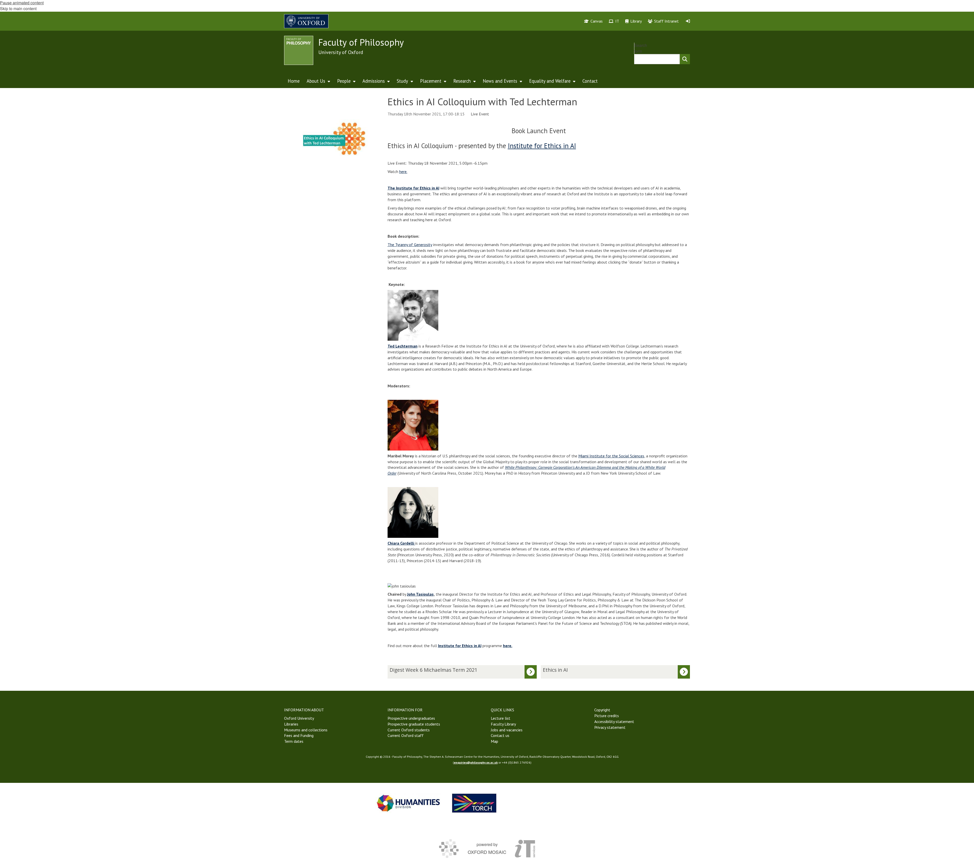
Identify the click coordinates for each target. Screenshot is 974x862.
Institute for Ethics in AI (542, 145)
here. (403, 171)
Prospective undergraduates (411, 718)
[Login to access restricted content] (688, 21)
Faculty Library (503, 724)
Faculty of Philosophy (361, 42)
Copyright (602, 709)
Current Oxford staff (406, 735)
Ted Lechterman (403, 346)
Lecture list (500, 718)
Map (494, 741)
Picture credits (606, 715)
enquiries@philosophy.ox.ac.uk (476, 762)
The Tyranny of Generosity (410, 244)
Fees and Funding (299, 735)
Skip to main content (18, 8)
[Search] (685, 59)
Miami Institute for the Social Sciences (611, 455)
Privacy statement (609, 727)
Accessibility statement (614, 721)
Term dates (293, 741)
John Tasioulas (420, 594)
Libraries (291, 724)
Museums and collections (305, 729)
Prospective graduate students (414, 724)
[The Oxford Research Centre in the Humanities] (474, 803)
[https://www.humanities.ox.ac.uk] (408, 803)
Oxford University (299, 718)
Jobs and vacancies (507, 729)
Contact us (500, 735)
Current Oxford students (409, 729)
